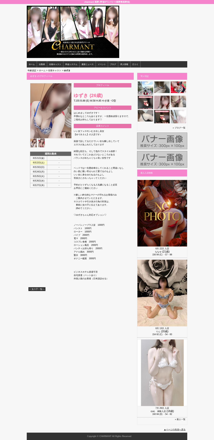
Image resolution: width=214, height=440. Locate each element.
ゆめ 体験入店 (158, 411)
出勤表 (42, 64)
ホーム (32, 64)
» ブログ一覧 (179, 128)
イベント (102, 64)
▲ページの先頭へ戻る (175, 429)
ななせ (158, 251)
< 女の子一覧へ (36, 289)
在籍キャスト (55, 64)
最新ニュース (88, 64)
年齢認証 (32, 70)
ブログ (113, 64)
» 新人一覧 (180, 419)
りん (158, 331)
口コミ (135, 64)
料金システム (71, 64)
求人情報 (124, 64)
